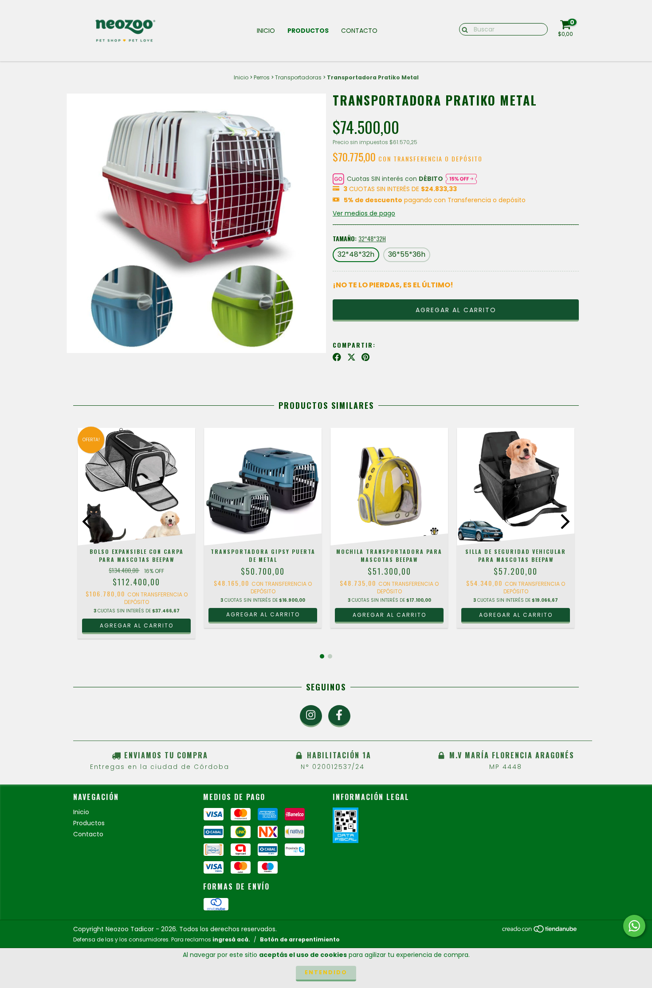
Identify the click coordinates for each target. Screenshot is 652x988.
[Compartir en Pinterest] (365, 357)
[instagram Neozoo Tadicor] (311, 716)
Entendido (326, 972)
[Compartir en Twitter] (351, 357)
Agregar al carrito (263, 614)
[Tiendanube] (540, 931)
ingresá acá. (231, 939)
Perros (262, 77)
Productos (308, 30)
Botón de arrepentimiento (300, 939)
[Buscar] (463, 28)
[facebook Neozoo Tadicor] (339, 716)
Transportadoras (298, 77)
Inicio (266, 30)
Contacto (359, 30)
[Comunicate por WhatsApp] (634, 926)
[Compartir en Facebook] (337, 357)
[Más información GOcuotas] (461, 179)
